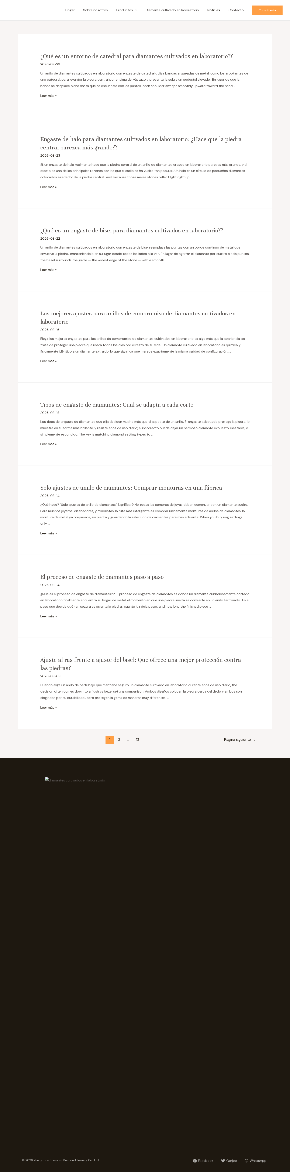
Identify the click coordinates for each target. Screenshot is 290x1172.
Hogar (70, 10)
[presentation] (135, 10)
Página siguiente (240, 739)
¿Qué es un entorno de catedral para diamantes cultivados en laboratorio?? (136, 56)
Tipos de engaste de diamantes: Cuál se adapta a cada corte (116, 404)
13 (137, 739)
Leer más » (48, 95)
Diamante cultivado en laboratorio (172, 10)
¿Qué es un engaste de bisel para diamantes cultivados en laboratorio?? (131, 230)
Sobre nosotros (95, 10)
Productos (124, 10)
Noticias (213, 10)
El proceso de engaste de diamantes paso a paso (102, 576)
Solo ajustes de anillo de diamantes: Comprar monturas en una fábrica (131, 487)
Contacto (236, 10)
